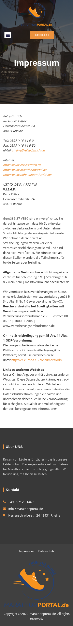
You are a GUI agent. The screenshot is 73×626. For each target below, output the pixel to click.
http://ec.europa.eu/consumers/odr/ (36, 360)
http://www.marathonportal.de (24, 170)
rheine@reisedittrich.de (28, 150)
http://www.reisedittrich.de (22, 165)
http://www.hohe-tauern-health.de (27, 175)
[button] (7, 35)
